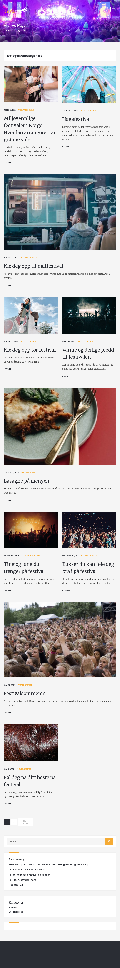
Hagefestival (76, 119)
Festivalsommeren (25, 693)
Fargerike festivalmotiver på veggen (29, 874)
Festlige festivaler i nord (22, 879)
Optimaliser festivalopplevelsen (27, 869)
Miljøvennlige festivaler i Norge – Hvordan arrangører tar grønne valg (48, 864)
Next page (25, 822)
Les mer (8, 163)
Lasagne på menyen (26, 481)
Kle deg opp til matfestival (33, 266)
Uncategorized (19, 30)
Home (6, 30)
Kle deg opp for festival (30, 350)
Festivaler (13, 907)
